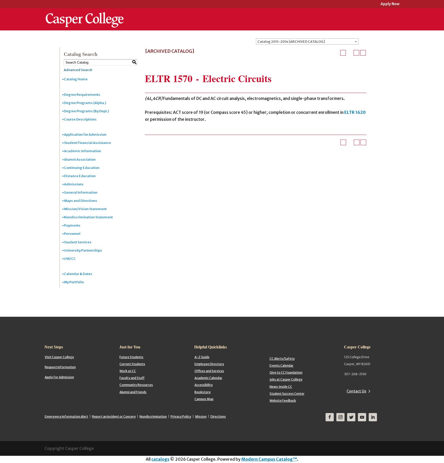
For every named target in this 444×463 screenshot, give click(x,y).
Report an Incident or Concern (114, 416)
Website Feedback (283, 400)
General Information (80, 192)
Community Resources (136, 385)
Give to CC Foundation (286, 372)
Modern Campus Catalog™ (269, 459)
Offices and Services (209, 371)
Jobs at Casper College (286, 379)
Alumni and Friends (132, 392)
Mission (201, 416)
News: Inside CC (281, 387)
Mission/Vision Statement (85, 209)
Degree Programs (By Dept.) (86, 111)
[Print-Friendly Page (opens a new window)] (356, 53)
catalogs (160, 459)
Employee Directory (209, 364)
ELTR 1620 (355, 112)
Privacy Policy (181, 416)
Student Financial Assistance (87, 143)
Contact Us (356, 391)
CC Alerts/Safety (282, 359)
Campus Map (204, 399)
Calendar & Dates (78, 274)
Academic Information (82, 151)
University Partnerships (83, 250)
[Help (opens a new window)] (363, 53)
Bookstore (203, 392)
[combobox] (307, 41)
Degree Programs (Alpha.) (85, 103)
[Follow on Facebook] (330, 417)
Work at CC (127, 371)
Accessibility (204, 385)
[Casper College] (85, 15)
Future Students (131, 357)
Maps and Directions (80, 201)
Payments (72, 225)
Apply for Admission (59, 377)
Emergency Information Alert (66, 416)
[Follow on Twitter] (351, 417)
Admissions (74, 184)
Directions (218, 416)
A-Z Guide (202, 357)
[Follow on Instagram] (340, 417)
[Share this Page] (350, 53)
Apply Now (390, 4)
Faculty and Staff (131, 378)
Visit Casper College (59, 357)
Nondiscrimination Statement (88, 217)
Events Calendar (281, 365)
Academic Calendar (208, 378)
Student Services (77, 242)
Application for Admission (85, 134)
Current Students (132, 364)
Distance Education (80, 176)
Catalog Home (76, 79)
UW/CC (70, 258)
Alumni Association (80, 159)
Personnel (72, 234)
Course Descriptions (80, 119)
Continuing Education (81, 168)
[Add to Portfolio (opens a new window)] (343, 53)
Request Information (60, 367)
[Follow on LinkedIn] (373, 417)
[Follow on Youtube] (362, 417)
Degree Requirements (82, 94)
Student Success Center (287, 394)
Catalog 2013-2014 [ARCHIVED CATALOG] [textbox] (291, 41)
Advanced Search (78, 70)
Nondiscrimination (153, 416)
